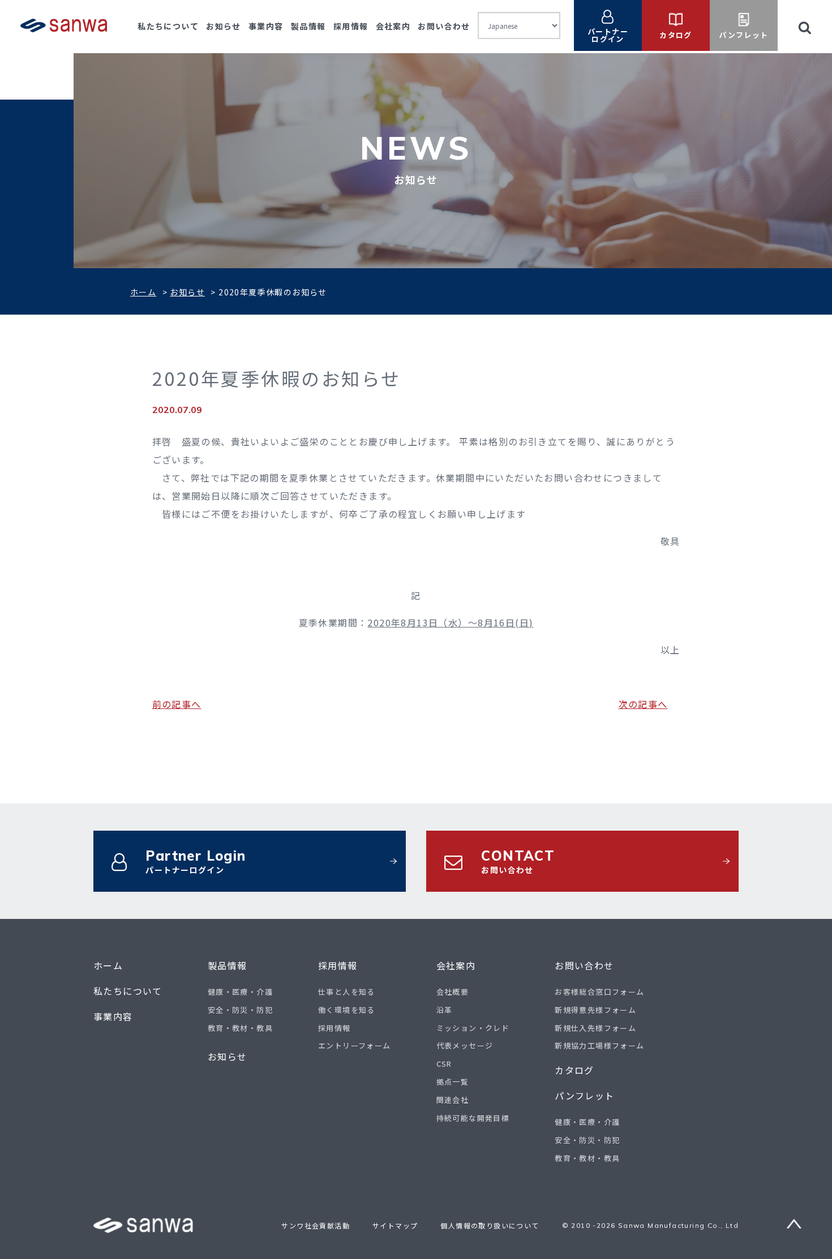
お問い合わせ (444, 26)
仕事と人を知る (346, 991)
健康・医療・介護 (240, 991)
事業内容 (266, 26)
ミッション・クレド (473, 1027)
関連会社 (452, 1099)
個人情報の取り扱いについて (489, 1225)
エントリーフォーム (354, 1045)
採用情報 (350, 26)
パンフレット (584, 1096)
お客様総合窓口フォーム (599, 991)
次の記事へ (643, 704)
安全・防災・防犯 (240, 1009)
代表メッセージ (465, 1045)
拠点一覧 (452, 1081)
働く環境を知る (346, 1009)
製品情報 (308, 26)
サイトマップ (395, 1225)
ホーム (143, 292)
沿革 (444, 1009)
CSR (444, 1063)
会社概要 (452, 991)
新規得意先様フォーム (595, 1009)
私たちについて (168, 26)
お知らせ (223, 26)
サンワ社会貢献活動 (315, 1225)
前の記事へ (176, 704)
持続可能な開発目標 (473, 1117)
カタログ (574, 1070)
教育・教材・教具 (240, 1027)
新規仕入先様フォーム (595, 1027)
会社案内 (393, 26)
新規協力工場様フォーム (599, 1045)
